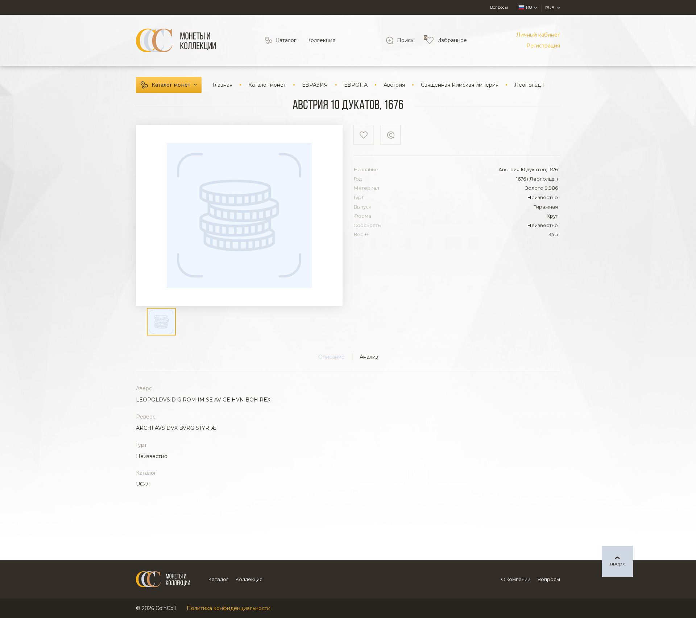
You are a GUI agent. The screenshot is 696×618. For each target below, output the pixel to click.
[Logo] (176, 40)
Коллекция (321, 40)
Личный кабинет (538, 35)
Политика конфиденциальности (228, 608)
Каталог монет (171, 85)
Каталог (286, 40)
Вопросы (499, 7)
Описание (331, 357)
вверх (617, 563)
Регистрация (543, 45)
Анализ (369, 357)
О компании (515, 579)
